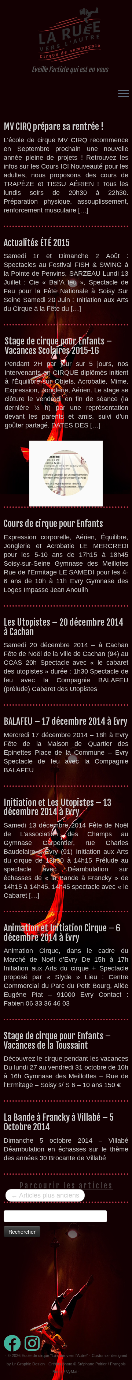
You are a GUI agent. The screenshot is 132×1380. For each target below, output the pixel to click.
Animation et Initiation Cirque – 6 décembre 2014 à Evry (62, 933)
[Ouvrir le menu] (123, 93)
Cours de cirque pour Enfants (53, 523)
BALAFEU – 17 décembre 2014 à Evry (65, 721)
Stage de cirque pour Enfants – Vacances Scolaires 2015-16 (58, 346)
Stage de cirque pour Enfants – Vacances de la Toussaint (57, 1040)
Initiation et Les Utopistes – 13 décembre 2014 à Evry (57, 807)
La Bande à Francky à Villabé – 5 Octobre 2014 (59, 1122)
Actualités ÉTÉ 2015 (37, 242)
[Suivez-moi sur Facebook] (14, 1343)
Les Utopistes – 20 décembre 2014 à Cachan (63, 627)
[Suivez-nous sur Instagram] (34, 1343)
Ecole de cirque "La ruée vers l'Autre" (55, 1355)
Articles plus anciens (45, 1195)
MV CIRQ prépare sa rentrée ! (54, 126)
